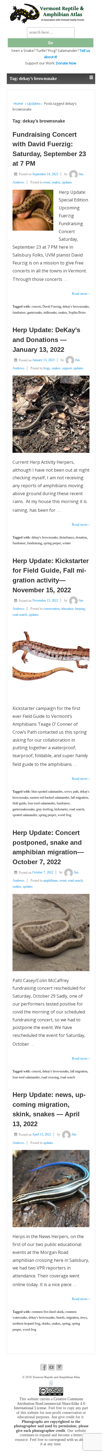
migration (72, 1317)
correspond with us (63, 1440)
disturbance (66, 537)
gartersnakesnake (24, 809)
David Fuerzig (51, 306)
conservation (51, 609)
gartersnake (34, 312)
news (83, 1317)
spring (66, 1323)
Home (18, 103)
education (67, 609)
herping (80, 609)
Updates (33, 103)
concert (36, 306)
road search (20, 615)
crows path (71, 791)
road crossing (50, 1077)
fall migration (79, 797)
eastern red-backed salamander (49, 797)
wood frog (64, 815)
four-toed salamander (41, 803)
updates (67, 182)
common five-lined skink (48, 1312)
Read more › (80, 294)
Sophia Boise (77, 312)
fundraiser (19, 312)
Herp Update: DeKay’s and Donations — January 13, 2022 (46, 339)
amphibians (50, 880)
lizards (60, 1317)
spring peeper (52, 543)
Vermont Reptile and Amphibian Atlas (56, 1377)
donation (81, 537)
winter (67, 543)
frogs (46, 368)
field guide (19, 803)
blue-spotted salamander (47, 791)
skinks (46, 1323)
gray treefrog (44, 809)
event (46, 182)
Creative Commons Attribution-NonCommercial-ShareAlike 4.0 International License (49, 1403)
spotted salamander (25, 815)
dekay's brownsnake (76, 306)
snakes (56, 182)
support (67, 368)
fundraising (34, 543)
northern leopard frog (26, 1323)
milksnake (50, 312)
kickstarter (61, 809)
